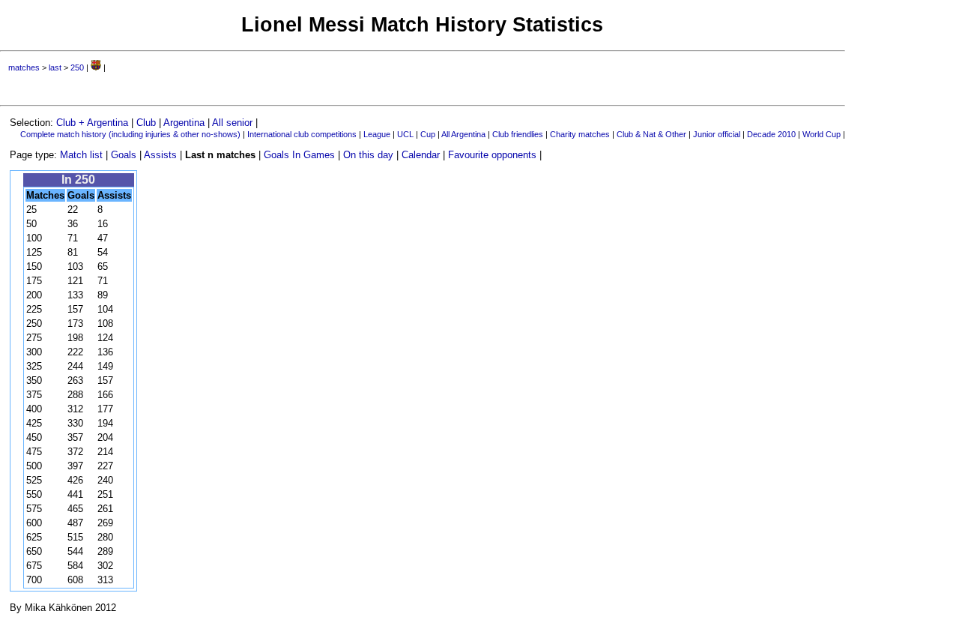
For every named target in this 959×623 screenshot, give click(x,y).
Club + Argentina (92, 122)
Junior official (716, 134)
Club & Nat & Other (651, 134)
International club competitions (302, 134)
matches (24, 67)
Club (146, 122)
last (55, 67)
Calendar (421, 154)
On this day (368, 154)
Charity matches (580, 134)
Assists (160, 154)
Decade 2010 (771, 134)
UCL (405, 134)
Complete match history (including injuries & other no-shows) (130, 134)
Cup (427, 134)
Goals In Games (299, 154)
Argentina (184, 122)
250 (77, 67)
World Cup (821, 134)
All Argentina (463, 134)
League (376, 134)
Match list (81, 154)
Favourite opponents (492, 154)
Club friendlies (517, 134)
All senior (232, 122)
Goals (123, 154)
